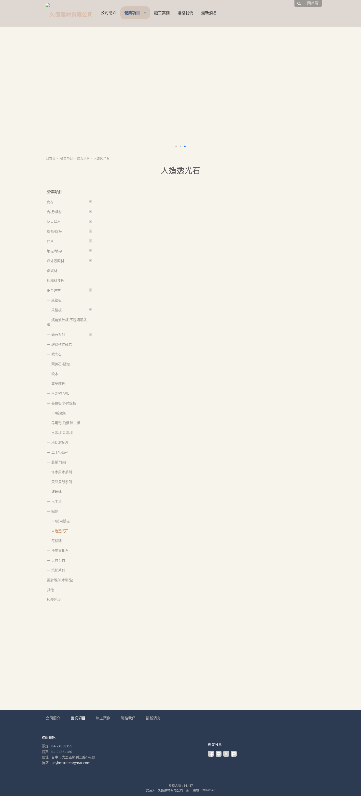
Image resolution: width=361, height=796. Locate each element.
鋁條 (54, 511)
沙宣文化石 (60, 550)
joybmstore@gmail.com (71, 762)
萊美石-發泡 (60, 364)
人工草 (56, 501)
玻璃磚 (56, 491)
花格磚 (56, 540)
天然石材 (58, 560)
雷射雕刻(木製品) (60, 580)
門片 (50, 241)
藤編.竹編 (58, 462)
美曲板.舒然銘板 (63, 403)
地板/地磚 (54, 251)
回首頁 (51, 158)
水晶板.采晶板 (62, 432)
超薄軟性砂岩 (61, 344)
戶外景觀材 (55, 260)
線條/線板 (54, 231)
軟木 (54, 373)
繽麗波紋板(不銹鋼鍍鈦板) (67, 322)
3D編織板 (58, 413)
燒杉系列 (58, 570)
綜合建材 (83, 158)
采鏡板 (56, 310)
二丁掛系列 (60, 452)
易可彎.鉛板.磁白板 (65, 422)
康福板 (56, 300)
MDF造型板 (60, 393)
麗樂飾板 (58, 383)
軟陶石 (56, 354)
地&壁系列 (59, 442)
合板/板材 (54, 211)
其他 (50, 589)
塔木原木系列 (61, 472)
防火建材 (54, 221)
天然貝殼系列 (61, 481)
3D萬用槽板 (60, 521)
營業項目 (66, 158)
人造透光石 (60, 530)
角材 (50, 202)
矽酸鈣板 (54, 599)
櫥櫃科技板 (55, 280)
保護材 (52, 270)
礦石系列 (58, 334)
